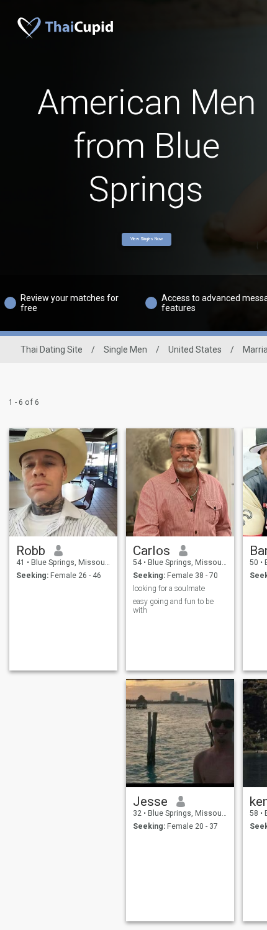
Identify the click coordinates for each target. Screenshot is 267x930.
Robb (30, 550)
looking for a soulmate (169, 588)
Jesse (150, 801)
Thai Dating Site (51, 349)
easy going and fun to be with (173, 606)
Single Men (125, 349)
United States (195, 349)
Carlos (151, 550)
